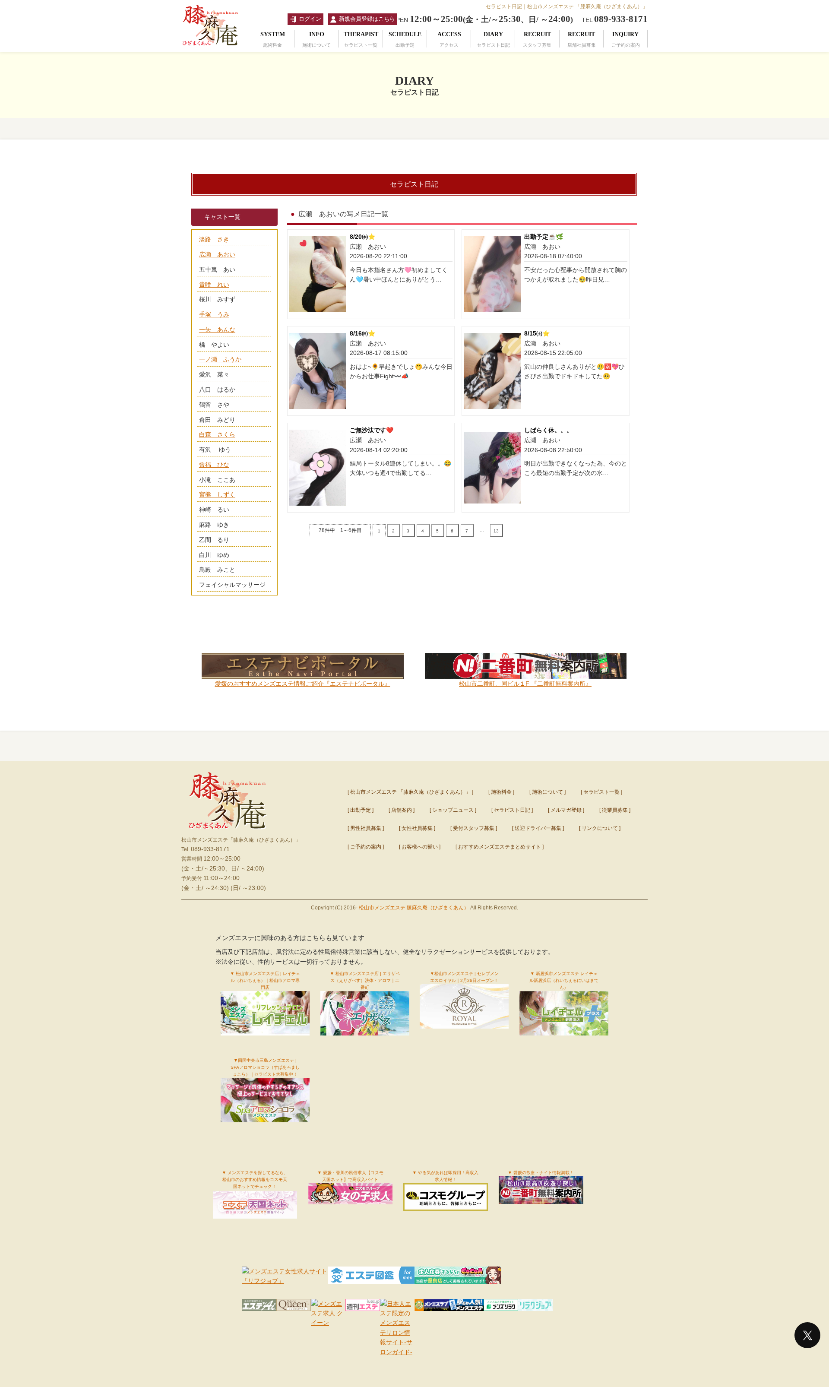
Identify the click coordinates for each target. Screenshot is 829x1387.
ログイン (310, 19)
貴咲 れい (214, 284)
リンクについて (600, 828)
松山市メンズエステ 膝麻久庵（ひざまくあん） (414, 908)
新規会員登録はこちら (367, 19)
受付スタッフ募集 (473, 828)
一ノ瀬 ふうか (220, 359)
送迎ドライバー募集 (538, 828)
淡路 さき (214, 239)
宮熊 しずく (217, 494)
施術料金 (501, 792)
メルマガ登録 (566, 810)
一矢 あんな (217, 329)
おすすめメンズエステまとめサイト (499, 847)
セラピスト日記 (512, 810)
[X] (807, 1335)
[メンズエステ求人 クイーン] (293, 1305)
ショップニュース (453, 810)
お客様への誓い (420, 847)
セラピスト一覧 (601, 792)
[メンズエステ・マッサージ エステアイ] (259, 1305)
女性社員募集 (417, 828)
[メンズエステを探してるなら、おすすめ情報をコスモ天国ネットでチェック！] (255, 1210)
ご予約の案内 (365, 847)
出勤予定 (360, 810)
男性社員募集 (365, 828)
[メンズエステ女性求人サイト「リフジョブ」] (285, 1280)
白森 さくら (217, 434)
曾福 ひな (214, 464)
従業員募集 (615, 810)
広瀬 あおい (217, 254)
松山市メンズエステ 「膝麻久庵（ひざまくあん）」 (410, 792)
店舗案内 (401, 810)
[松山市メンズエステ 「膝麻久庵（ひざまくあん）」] (227, 831)
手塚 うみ (214, 314)
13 (496, 531)
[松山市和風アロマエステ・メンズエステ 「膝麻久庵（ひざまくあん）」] (211, 47)
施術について (547, 792)
